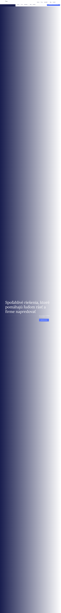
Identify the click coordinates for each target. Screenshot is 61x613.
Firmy (22, 4)
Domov (18, 4)
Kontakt (34, 4)
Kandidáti (25, 4)
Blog (30, 4)
